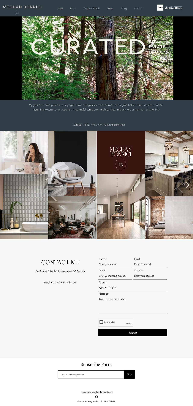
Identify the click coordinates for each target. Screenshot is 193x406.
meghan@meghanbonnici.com (60, 282)
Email (137, 259)
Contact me (80, 124)
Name (102, 259)
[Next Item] (188, 185)
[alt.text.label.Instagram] (96, 396)
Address (138, 271)
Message (103, 294)
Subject (103, 282)
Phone (102, 271)
